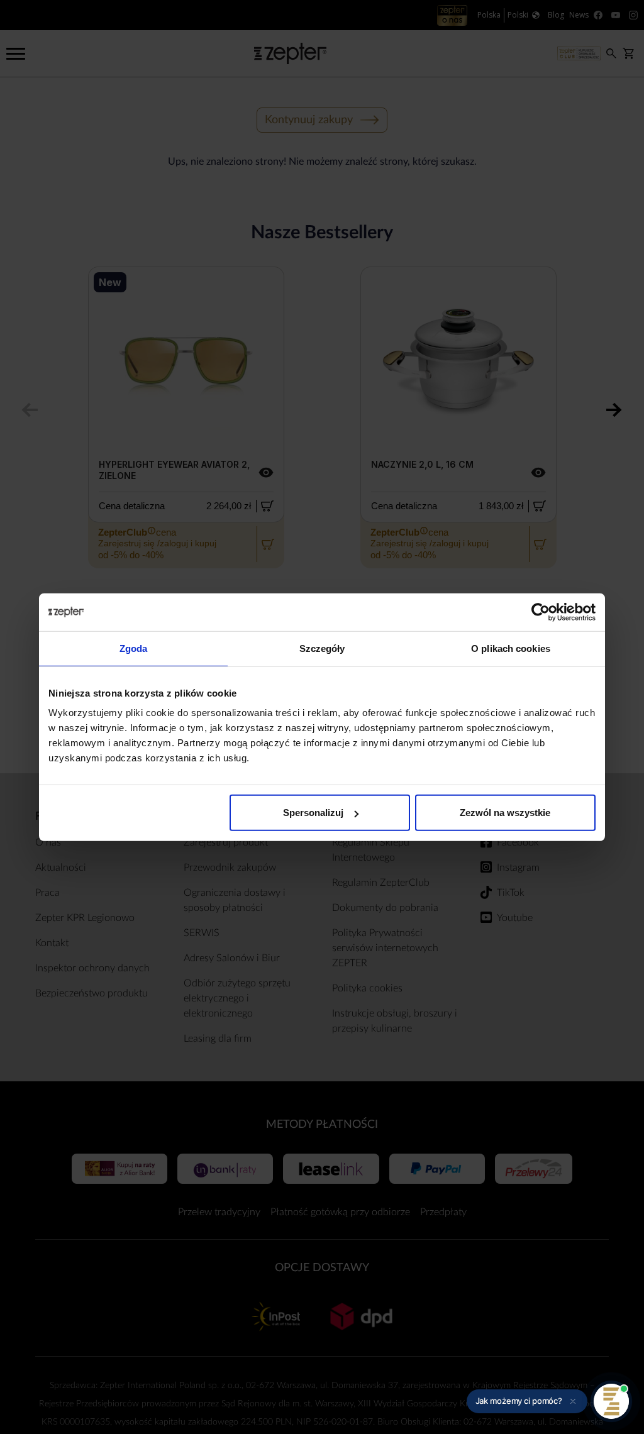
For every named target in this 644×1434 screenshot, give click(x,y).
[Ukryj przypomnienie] (573, 1401)
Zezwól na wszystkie (505, 812)
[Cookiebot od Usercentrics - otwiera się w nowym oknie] (541, 611)
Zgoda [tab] (133, 648)
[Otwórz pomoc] (611, 1401)
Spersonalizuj (313, 812)
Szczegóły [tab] (322, 648)
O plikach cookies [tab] (510, 648)
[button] (527, 1401)
